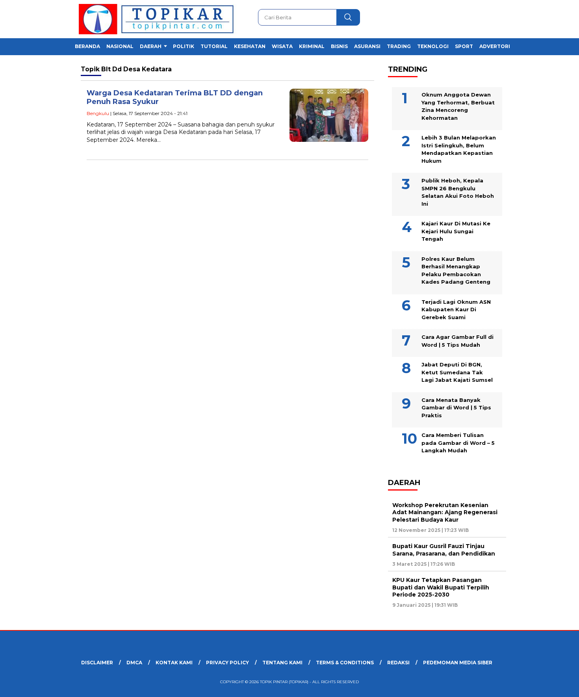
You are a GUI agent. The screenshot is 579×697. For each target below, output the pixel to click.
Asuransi (367, 46)
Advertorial (498, 46)
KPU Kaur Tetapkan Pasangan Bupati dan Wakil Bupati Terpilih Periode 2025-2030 (440, 587)
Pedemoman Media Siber (457, 662)
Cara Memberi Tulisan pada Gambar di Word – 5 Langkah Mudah (458, 443)
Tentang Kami (282, 662)
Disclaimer (97, 662)
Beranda (87, 46)
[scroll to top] (555, 685)
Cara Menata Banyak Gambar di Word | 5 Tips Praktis (456, 407)
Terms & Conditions (345, 662)
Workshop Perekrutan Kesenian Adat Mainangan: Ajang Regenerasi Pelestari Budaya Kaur (444, 512)
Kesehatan (249, 46)
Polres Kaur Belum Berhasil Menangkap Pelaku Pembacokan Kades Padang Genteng (455, 270)
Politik (183, 46)
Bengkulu (98, 113)
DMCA (134, 662)
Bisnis (339, 46)
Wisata (282, 46)
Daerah (150, 46)
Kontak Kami (174, 662)
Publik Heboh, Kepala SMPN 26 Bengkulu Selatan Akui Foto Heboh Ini (457, 192)
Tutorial (214, 46)
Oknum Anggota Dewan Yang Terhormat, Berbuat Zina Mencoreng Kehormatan (458, 106)
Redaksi (398, 662)
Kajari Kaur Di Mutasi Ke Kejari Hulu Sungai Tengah (455, 231)
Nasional (120, 46)
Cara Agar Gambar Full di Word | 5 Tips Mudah (457, 341)
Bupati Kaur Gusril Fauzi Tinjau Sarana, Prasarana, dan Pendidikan (443, 550)
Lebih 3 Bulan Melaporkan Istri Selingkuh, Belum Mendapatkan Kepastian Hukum (458, 149)
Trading (399, 46)
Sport (464, 46)
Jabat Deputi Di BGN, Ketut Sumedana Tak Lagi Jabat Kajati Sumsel (457, 372)
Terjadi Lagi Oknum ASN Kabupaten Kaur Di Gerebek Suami (456, 309)
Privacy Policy (227, 662)
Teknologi (433, 46)
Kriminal (312, 46)
